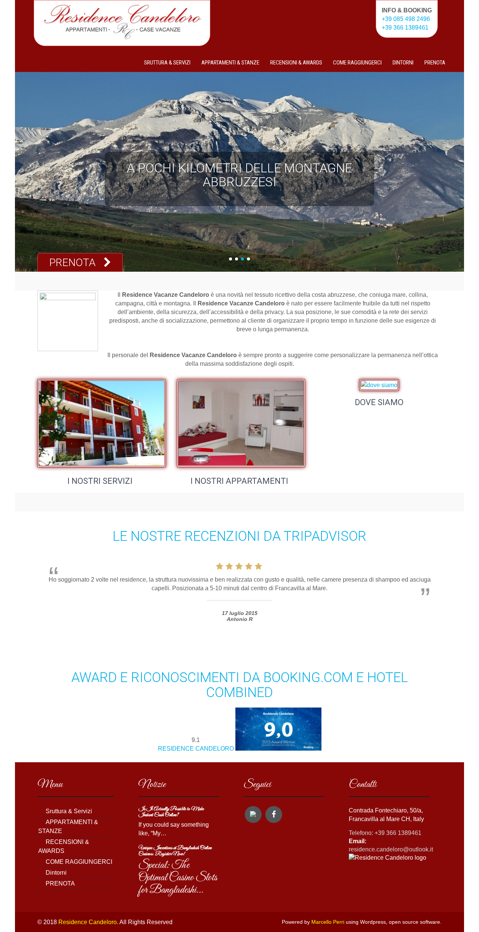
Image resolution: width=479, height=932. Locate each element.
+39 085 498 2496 (406, 19)
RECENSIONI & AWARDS (296, 62)
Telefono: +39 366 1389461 (385, 833)
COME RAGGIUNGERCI (357, 62)
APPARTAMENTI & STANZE (230, 62)
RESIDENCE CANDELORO (196, 748)
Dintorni (403, 62)
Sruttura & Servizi (167, 62)
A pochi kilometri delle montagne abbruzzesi (239, 174)
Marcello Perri (327, 922)
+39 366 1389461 (405, 27)
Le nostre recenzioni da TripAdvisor (239, 536)
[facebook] (273, 814)
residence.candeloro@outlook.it (391, 849)
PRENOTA (434, 62)
